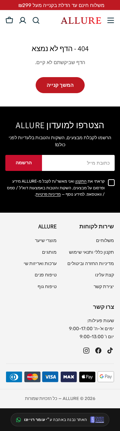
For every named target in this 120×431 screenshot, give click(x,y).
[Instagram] (86, 350)
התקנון (81, 181)
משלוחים (105, 240)
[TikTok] (110, 350)
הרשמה (24, 163)
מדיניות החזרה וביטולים (90, 263)
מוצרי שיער (46, 240)
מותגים (49, 252)
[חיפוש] (36, 20)
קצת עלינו (104, 275)
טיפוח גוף (47, 286)
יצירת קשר (104, 286)
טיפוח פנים (46, 275)
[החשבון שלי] (23, 20)
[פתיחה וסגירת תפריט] (111, 20)
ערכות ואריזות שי (40, 263)
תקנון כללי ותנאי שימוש (91, 252)
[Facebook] (98, 350)
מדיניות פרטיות (48, 194)
